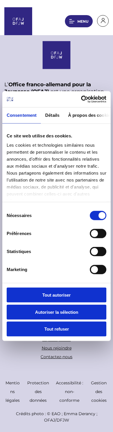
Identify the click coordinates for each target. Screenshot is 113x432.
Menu (82, 21)
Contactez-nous (56, 356)
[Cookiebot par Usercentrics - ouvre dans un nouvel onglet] (81, 99)
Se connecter (103, 21)
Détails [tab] (52, 115)
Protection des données (38, 391)
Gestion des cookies (99, 391)
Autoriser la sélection (56, 311)
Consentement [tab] (22, 115)
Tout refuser (56, 329)
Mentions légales (13, 391)
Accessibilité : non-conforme (69, 391)
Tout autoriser (56, 295)
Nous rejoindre (57, 348)
